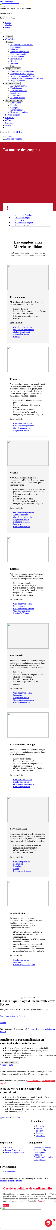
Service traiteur (12, 114)
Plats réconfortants (18, 54)
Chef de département (21, 428)
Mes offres (40, 1135)
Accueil (8, 136)
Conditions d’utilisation (43, 1157)
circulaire (9, 25)
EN (20, 132)
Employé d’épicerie (21, 613)
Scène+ (39, 1128)
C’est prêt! (14, 107)
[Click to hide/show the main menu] (1, 32)
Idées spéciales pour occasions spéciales (26, 78)
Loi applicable (39, 1159)
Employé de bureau (21, 334)
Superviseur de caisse (22, 871)
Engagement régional (42, 1148)
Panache (13, 105)
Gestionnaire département (23, 426)
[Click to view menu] (8, 208)
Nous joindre (9, 123)
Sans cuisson (15, 47)
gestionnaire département (23, 329)
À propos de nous (13, 83)
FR (17, 132)
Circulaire (10, 39)
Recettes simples (17, 56)
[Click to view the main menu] (1, 6)
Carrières (8, 125)
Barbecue (14, 63)
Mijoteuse (14, 49)
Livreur (16, 868)
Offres (8, 120)
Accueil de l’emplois (13, 139)
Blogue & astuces (13, 69)
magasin (8, 27)
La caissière (18, 864)
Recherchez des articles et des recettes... (16, 8)
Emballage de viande (21, 522)
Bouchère (17, 524)
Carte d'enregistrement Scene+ (12, 1016)
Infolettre (9, 117)
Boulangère (18, 695)
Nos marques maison (14, 100)
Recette (8, 23)
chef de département (21, 332)
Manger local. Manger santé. (22, 74)
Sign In (9, 37)
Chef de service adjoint (22, 327)
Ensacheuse (18, 866)
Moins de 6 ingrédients (19, 51)
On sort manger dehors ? (15, 1152)
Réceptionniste (19, 606)
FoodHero (38, 1155)
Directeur (17, 962)
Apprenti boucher (20, 515)
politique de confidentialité (11, 1181)
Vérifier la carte (6, 1065)
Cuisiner (16, 337)
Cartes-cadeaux (16, 110)
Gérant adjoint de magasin (24, 965)
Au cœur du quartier (18, 86)
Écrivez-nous (15, 95)
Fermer (3, 1023)
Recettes (9, 42)
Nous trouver (15, 93)
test (12, 66)
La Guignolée (39, 1152)
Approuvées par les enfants (21, 44)
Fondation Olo (16, 88)
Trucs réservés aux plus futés (22, 71)
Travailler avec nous (18, 90)
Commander (10, 1172)
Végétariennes (16, 59)
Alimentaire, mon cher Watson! (23, 76)
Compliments (15, 103)
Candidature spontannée (25, 225)
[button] (4, 6)
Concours (40, 1133)
